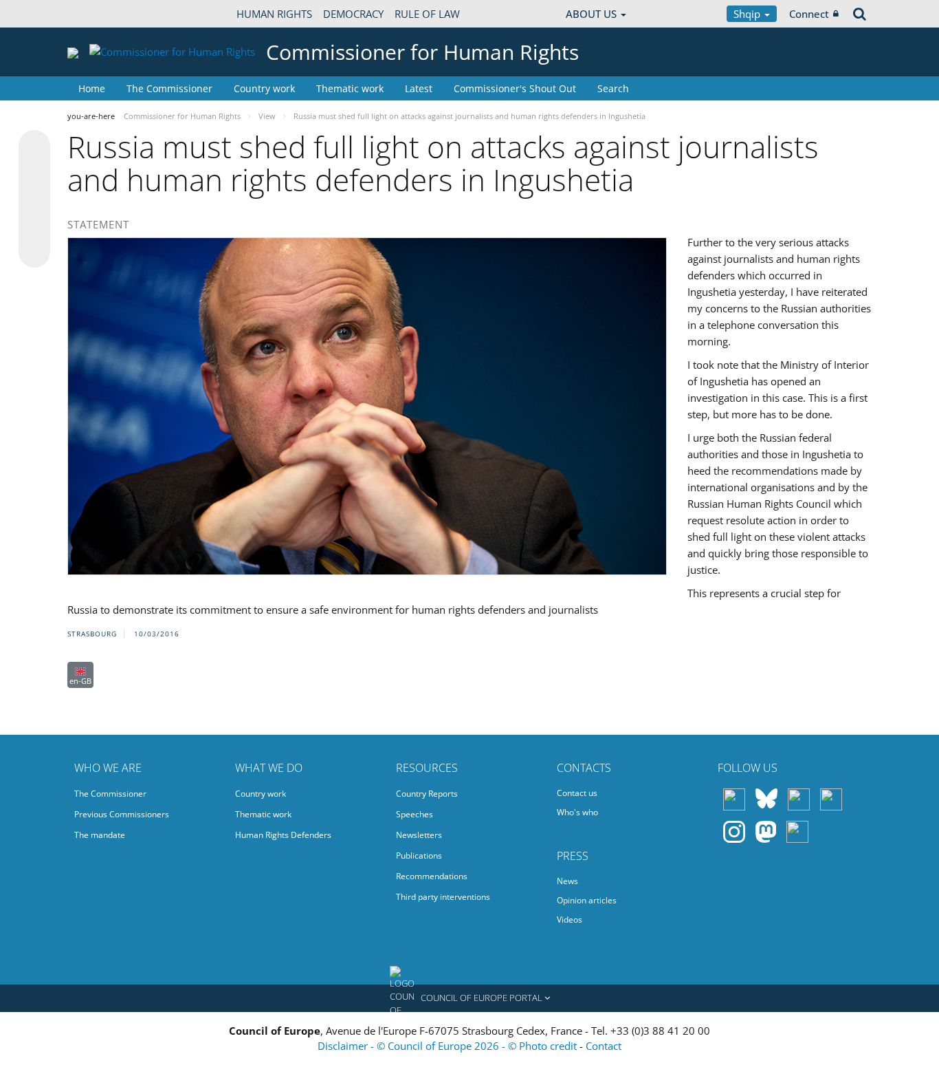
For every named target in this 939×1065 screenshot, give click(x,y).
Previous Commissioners (121, 814)
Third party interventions (443, 897)
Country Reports (427, 793)
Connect (809, 14)
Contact (603, 1046)
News (567, 881)
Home (91, 88)
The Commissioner (169, 88)
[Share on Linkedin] (34, 225)
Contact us (577, 793)
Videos (569, 919)
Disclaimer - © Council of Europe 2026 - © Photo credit (448, 1046)
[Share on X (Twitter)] (34, 173)
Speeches (414, 814)
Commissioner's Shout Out (515, 88)
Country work (264, 88)
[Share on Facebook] (34, 199)
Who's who (577, 812)
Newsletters (419, 835)
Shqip (748, 14)
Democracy (353, 14)
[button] (469, 998)
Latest (418, 88)
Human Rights (274, 14)
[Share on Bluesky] (34, 147)
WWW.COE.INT (101, 14)
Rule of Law (427, 14)
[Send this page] (34, 251)
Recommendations (431, 876)
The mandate (99, 835)
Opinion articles (587, 900)
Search (613, 88)
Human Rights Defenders (283, 835)
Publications (419, 855)
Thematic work (350, 88)
